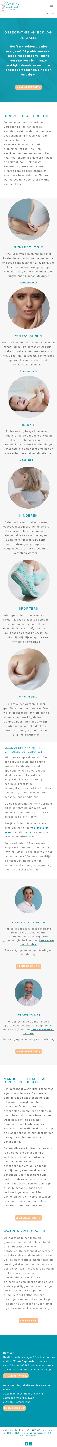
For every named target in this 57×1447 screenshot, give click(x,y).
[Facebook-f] (26, 1443)
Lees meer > (28, 282)
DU (52, 13)
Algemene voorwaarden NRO (36, 1433)
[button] (51, 5)
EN (48, 13)
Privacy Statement (28, 1435)
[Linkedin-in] (30, 1443)
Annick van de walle (28, 922)
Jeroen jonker (28, 1015)
